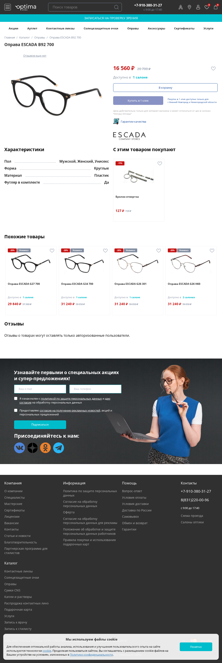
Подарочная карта (18, 609)
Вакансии (11, 523)
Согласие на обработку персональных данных (80, 504)
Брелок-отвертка (127, 197)
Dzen (32, 447)
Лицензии (12, 516)
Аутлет (32, 28)
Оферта (69, 512)
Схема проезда (192, 516)
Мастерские (13, 504)
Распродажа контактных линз (26, 603)
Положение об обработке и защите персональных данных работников (89, 531)
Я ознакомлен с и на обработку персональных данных (65, 400)
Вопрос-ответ (132, 491)
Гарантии (129, 529)
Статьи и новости (17, 536)
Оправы (133, 28)
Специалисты (14, 497)
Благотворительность (20, 542)
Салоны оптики (192, 522)
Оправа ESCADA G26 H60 (184, 284)
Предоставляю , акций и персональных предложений (66, 412)
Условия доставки (135, 504)
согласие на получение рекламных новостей (70, 410)
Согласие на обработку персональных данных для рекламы (90, 521)
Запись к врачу (15, 622)
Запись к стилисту (17, 629)
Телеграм (58, 447)
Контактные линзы (60, 28)
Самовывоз (130, 516)
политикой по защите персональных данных (71, 398)
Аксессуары (156, 28)
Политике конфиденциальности (91, 655)
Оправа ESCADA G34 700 (77, 284)
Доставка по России (137, 510)
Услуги (208, 28)
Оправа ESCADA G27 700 (24, 284)
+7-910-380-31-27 (148, 5)
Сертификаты (184, 28)
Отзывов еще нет (34, 56)
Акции (13, 28)
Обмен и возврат (135, 523)
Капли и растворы (18, 597)
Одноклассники (45, 447)
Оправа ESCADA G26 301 (130, 284)
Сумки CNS (12, 590)
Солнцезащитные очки (101, 28)
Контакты (11, 529)
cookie (47, 651)
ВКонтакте (19, 447)
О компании (13, 491)
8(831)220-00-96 (195, 500)
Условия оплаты (134, 497)
